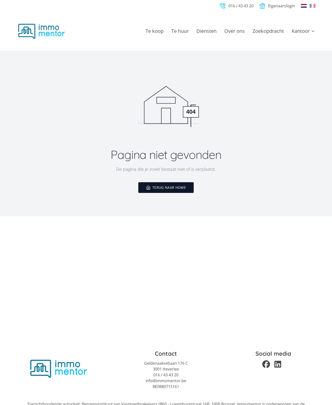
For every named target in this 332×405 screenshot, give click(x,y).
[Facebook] (267, 363)
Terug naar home (169, 187)
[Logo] (41, 31)
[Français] (312, 6)
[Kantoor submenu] (313, 31)
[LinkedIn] (279, 363)
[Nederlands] (304, 6)
